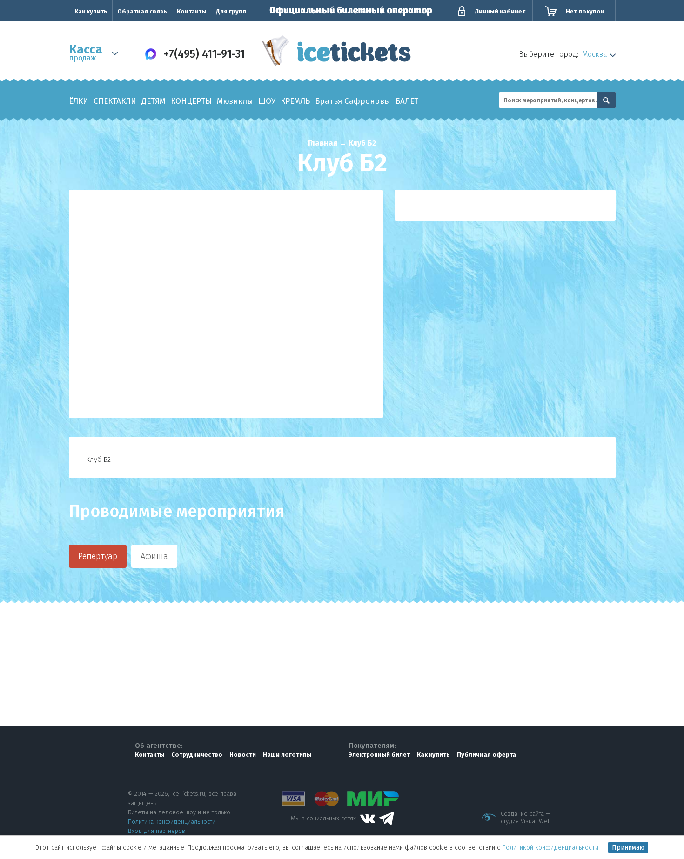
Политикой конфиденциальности (550, 848)
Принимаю (628, 848)
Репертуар (97, 556)
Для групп (231, 11)
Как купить (90, 11)
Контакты (191, 11)
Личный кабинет (500, 11)
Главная (322, 143)
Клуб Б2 (362, 143)
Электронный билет (379, 754)
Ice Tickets (336, 52)
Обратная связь (142, 11)
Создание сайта (522, 813)
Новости (242, 754)
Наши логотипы (287, 754)
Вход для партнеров (156, 830)
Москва (594, 54)
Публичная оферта (486, 754)
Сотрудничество (196, 754)
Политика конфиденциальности (171, 821)
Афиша (154, 556)
